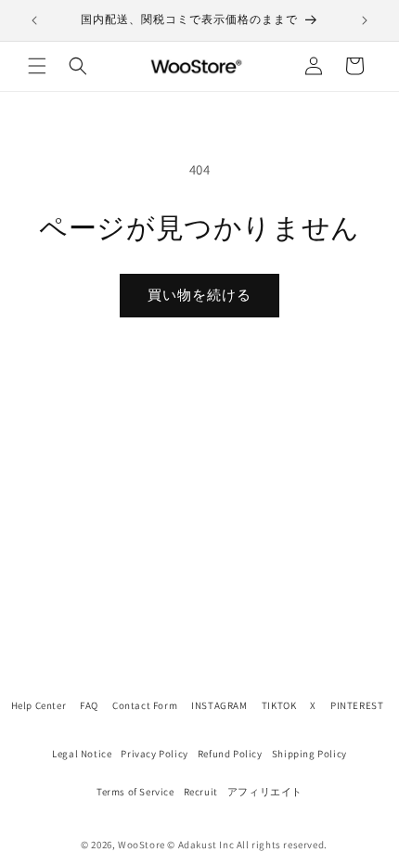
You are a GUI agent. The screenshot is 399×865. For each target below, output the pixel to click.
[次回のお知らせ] (364, 20)
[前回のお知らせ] (34, 20)
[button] (37, 65)
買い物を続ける (199, 294)
